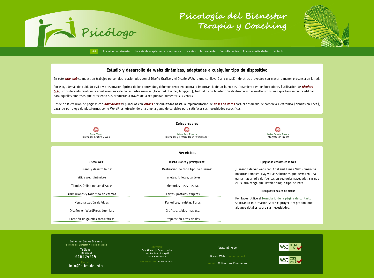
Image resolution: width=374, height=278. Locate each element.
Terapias (190, 51)
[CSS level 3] (290, 265)
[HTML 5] (290, 252)
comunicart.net (236, 256)
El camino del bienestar (116, 51)
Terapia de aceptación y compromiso (158, 51)
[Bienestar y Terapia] (187, 45)
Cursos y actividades (255, 51)
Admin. (213, 263)
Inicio (94, 51)
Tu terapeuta (208, 51)
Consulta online (229, 51)
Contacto (278, 51)
